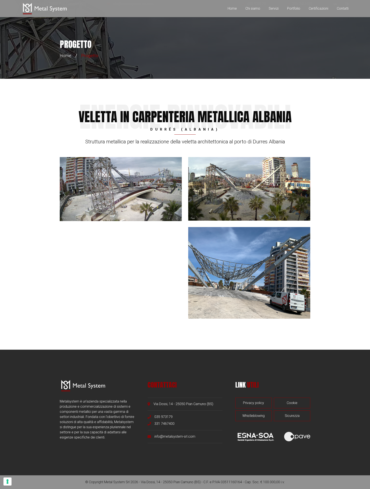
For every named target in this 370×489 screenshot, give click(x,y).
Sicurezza (292, 416)
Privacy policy (253, 403)
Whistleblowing (253, 416)
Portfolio (293, 8)
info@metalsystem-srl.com (174, 436)
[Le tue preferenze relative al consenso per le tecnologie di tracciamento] (7, 481)
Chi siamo (252, 8)
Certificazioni (318, 8)
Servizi (274, 8)
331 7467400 (164, 424)
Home (232, 8)
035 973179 (163, 417)
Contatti (343, 8)
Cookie (292, 403)
